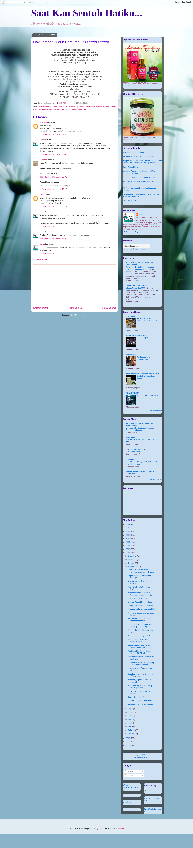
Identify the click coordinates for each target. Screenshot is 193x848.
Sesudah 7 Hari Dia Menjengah (140, 704)
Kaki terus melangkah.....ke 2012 (140, 471)
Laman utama (76, 308)
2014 (128, 542)
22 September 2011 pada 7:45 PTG (54, 253)
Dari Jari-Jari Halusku (135, 450)
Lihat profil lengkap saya (133, 232)
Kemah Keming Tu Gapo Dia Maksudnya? (140, 156)
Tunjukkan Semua (156, 410)
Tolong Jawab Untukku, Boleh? (140, 606)
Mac (130, 726)
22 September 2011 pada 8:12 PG (53, 189)
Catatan (129, 771)
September (133, 567)
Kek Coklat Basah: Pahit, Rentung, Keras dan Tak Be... (140, 571)
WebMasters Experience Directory (131, 786)
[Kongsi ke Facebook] (83, 103)
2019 (128, 524)
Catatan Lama (109, 308)
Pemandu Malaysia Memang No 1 (141, 609)
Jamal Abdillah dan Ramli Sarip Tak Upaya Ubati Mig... (140, 625)
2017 (128, 531)
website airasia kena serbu (76, 110)
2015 (128, 538)
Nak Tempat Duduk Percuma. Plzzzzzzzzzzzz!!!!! (139, 620)
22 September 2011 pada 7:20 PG (53, 177)
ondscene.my (132, 459)
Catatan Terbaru (41, 308)
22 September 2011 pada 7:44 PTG (54, 226)
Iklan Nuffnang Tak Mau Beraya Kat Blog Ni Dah (140, 687)
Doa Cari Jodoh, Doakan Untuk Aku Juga (139, 177)
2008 (128, 745)
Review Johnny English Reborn (140, 636)
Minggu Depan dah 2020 (136, 288)
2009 (128, 742)
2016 (128, 535)
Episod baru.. (131, 474)
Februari (131, 730)
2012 (128, 549)
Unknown (44, 122)
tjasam (99, 828)
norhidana (130, 316)
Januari (131, 734)
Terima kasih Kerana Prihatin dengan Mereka (139, 640)
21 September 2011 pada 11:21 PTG (54, 154)
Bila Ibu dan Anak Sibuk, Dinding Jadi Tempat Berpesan (140, 664)
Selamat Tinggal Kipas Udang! (139, 602)
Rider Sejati (131, 355)
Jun (130, 716)
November (132, 559)
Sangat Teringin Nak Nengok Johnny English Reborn (139, 646)
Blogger (121, 828)
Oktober (131, 563)
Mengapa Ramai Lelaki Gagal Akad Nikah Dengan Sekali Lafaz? (140, 172)
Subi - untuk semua (133, 452)
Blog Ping (127, 802)
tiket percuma (58, 110)
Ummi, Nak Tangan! (135, 697)
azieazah (43, 160)
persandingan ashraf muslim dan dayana (85, 107)
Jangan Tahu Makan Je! (137, 598)
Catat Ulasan (42, 259)
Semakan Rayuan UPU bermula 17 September (140, 675)
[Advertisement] (74, 284)
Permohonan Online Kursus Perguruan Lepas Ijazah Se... (140, 594)
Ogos (130, 709)
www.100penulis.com (142, 757)
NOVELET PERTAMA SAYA (147, 395)
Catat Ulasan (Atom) (78, 315)
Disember (132, 556)
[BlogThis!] (78, 103)
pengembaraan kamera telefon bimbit (142, 374)
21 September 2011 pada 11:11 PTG (54, 134)
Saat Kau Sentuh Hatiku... (86, 13)
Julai (130, 712)
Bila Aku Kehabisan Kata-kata (139, 701)
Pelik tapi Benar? (130, 201)
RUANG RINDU (132, 393)
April (130, 723)
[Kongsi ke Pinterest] (86, 103)
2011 (128, 553)
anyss (42, 140)
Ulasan (129, 775)
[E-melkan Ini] (75, 103)
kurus (42, 194)
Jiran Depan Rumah (131, 167)
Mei (130, 719)
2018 (128, 528)
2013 (128, 546)
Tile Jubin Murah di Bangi (133, 152)
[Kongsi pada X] (81, 103)
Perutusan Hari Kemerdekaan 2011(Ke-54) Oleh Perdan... (139, 652)
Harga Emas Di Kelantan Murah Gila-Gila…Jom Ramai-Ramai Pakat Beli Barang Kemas (142, 162)
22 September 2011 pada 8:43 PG (53, 206)
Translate (142, 250)
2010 (128, 738)
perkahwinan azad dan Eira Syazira (53, 107)
